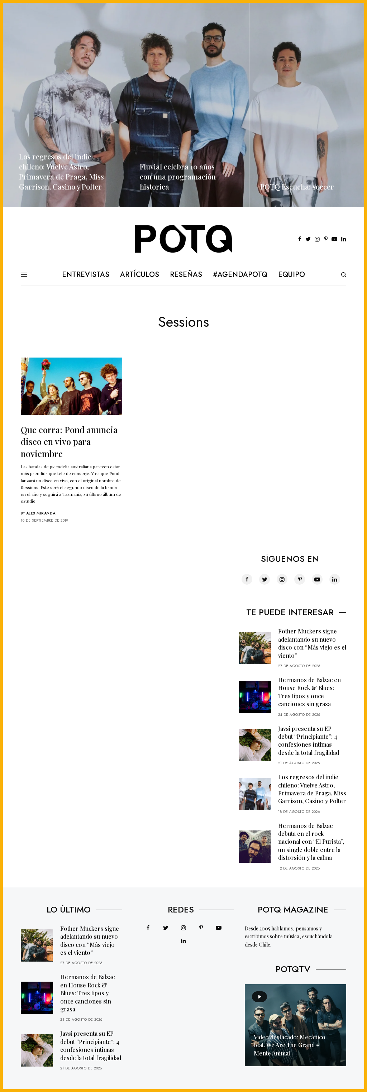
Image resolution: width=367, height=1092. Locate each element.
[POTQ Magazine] (183, 239)
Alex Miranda (41, 513)
